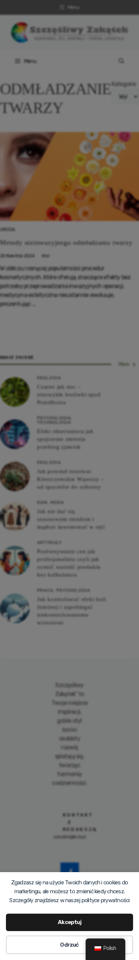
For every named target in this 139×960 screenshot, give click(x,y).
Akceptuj (69, 922)
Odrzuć (69, 944)
